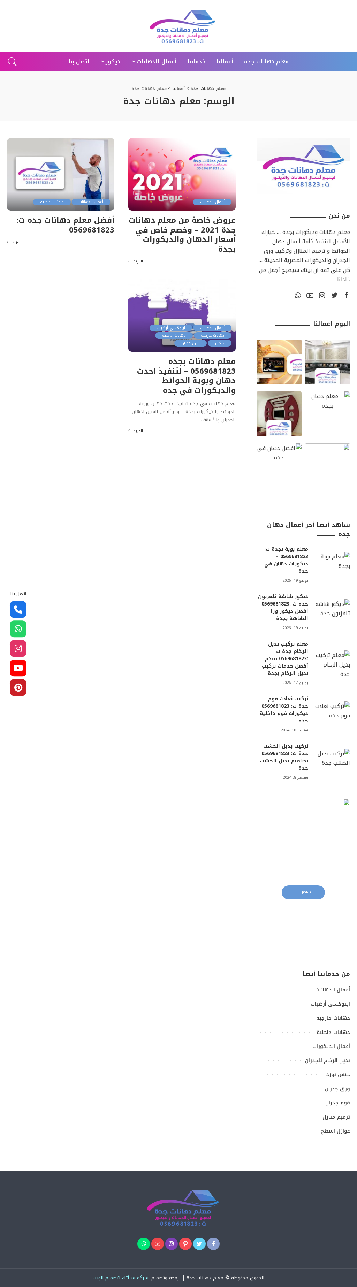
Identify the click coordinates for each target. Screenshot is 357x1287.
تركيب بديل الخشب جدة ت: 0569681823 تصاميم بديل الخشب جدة (284, 757)
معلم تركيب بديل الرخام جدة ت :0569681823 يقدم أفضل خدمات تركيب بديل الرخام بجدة (285, 658)
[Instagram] (322, 295)
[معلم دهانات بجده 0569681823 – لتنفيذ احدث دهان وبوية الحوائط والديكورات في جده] (182, 315)
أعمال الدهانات (212, 202)
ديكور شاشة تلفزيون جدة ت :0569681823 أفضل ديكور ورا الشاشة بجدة (283, 607)
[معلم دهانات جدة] (179, 26)
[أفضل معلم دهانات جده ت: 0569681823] (60, 174)
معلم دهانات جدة (205, 1277)
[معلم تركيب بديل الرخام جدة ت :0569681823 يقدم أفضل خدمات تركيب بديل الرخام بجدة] (332, 663)
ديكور (220, 343)
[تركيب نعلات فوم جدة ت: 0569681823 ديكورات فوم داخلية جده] (332, 714)
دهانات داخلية (51, 202)
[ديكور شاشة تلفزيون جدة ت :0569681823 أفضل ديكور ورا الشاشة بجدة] (332, 612)
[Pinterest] (185, 1244)
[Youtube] (18, 668)
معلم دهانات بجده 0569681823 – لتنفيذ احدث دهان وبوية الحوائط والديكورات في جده (186, 376)
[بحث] (12, 61)
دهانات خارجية (213, 335)
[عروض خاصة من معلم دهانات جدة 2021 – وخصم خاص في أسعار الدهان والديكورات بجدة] (182, 174)
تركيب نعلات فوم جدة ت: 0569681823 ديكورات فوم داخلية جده (284, 709)
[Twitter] (334, 295)
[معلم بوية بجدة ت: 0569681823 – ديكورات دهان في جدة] (332, 565)
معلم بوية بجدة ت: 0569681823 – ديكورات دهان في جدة (286, 560)
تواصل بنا (303, 892)
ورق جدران (190, 343)
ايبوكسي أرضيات (171, 328)
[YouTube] (309, 295)
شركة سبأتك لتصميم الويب (121, 1277)
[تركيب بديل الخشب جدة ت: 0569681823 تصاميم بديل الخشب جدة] (332, 762)
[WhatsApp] (297, 295)
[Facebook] (346, 295)
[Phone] (18, 609)
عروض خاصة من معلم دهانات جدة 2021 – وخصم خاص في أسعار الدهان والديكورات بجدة (182, 235)
